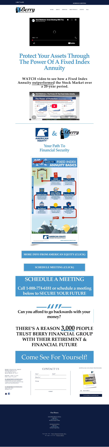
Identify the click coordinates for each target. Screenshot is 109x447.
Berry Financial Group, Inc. (59, 433)
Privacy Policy (60, 435)
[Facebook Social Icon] (9, 394)
